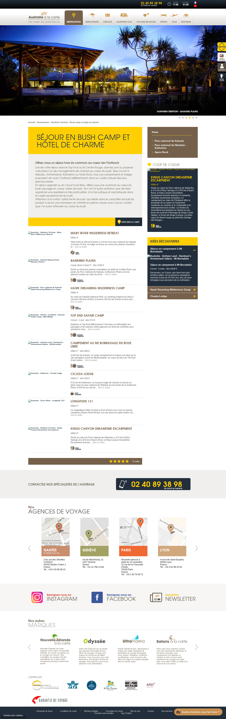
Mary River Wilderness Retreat (95, 232)
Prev (29, 548)
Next (196, 548)
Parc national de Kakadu (169, 140)
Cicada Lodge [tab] (158, 296)
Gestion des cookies (13, 715)
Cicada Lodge (82, 373)
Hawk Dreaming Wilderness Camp (98, 288)
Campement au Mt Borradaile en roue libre (101, 344)
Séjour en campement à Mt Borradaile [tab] (166, 250)
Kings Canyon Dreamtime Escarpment (101, 428)
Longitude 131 (82, 401)
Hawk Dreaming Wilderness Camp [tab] (170, 289)
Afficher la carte (130, 221)
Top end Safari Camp (87, 315)
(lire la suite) (81, 247)
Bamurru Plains (83, 260)
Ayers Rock (161, 152)
